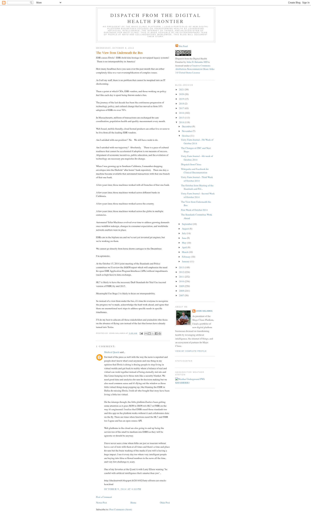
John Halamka (204, 311)
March (185, 252)
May (184, 242)
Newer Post (101, 502)
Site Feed (183, 46)
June (184, 238)
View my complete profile (191, 351)
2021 (182, 89)
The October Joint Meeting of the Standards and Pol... (197, 187)
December (187, 126)
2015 (182, 117)
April (185, 247)
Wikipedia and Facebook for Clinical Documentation (195, 170)
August (186, 228)
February (186, 256)
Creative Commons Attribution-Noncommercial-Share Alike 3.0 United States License (195, 69)
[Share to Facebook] (156, 333)
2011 (182, 276)
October (186, 135)
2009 (182, 286)
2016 (182, 112)
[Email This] (146, 333)
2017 (182, 108)
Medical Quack (111, 352)
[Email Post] (141, 333)
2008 (182, 290)
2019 (182, 98)
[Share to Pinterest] (159, 333)
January (186, 261)
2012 (182, 272)
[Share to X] (153, 333)
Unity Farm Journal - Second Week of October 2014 (198, 195)
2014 (182, 122)
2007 (182, 295)
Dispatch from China (191, 164)
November (187, 131)
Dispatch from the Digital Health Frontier (155, 18)
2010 (182, 281)
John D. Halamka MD (197, 62)
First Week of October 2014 (194, 209)
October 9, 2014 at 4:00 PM (122, 489)
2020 (182, 94)
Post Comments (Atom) (120, 509)
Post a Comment (104, 497)
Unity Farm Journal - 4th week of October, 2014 (197, 157)
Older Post (165, 502)
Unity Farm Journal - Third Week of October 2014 (197, 178)
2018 (182, 103)
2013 (182, 267)
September (187, 224)
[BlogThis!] (149, 333)
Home (133, 502)
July (184, 233)
